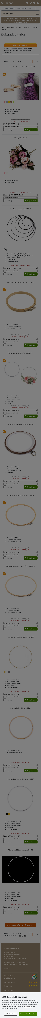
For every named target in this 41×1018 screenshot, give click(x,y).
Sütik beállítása (11, 1014)
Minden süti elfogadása (28, 1014)
